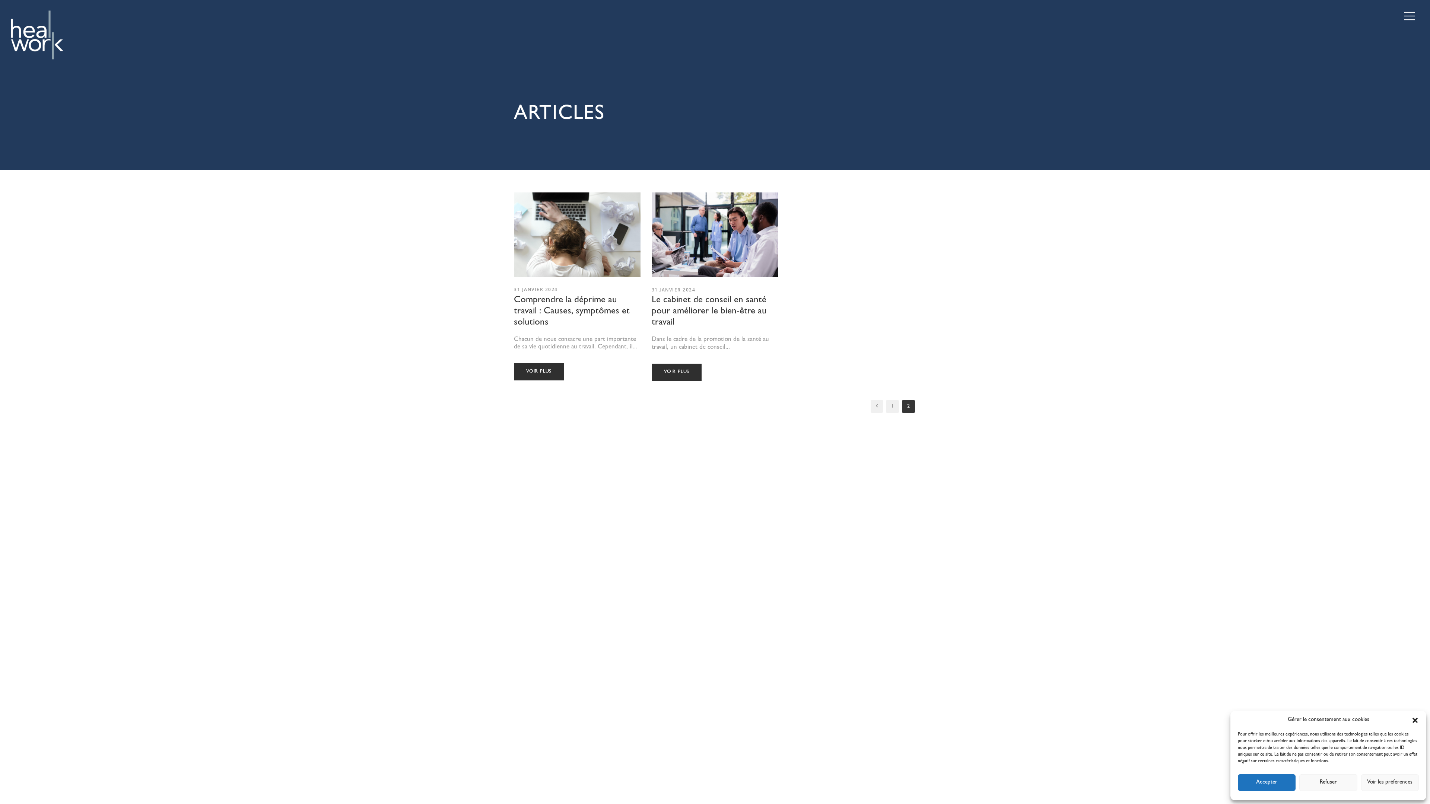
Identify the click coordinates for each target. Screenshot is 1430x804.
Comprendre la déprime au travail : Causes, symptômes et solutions (572, 312)
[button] (1415, 720)
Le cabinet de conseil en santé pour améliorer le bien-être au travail (709, 312)
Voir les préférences (1389, 782)
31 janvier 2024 (536, 289)
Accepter (1266, 782)
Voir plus (539, 371)
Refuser (1328, 782)
